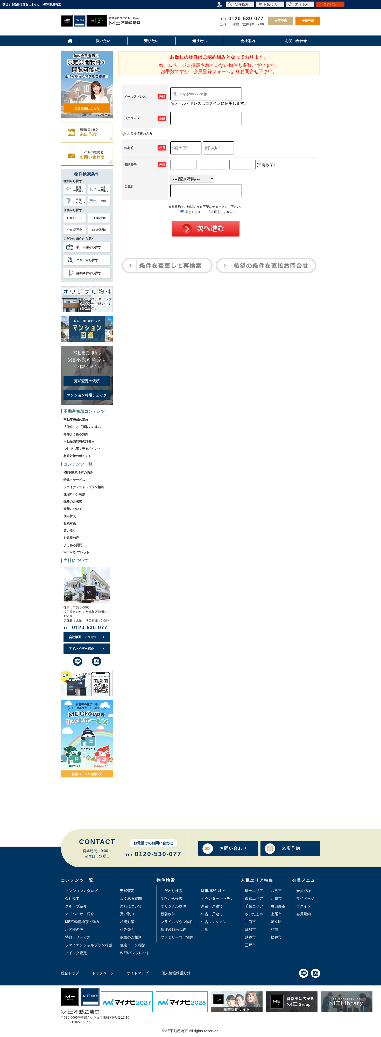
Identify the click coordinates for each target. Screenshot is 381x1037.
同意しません (223, 212)
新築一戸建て (212, 906)
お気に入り (272, 4)
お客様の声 (71, 538)
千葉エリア (254, 906)
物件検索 (242, 4)
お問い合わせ (234, 848)
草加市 (250, 929)
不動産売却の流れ (76, 419)
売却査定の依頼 (87, 381)
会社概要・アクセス (83, 637)
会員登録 (308, 21)
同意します (193, 212)
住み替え (70, 516)
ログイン (303, 906)
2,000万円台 (74, 218)
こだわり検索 (171, 891)
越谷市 (250, 937)
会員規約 (303, 914)
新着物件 (168, 914)
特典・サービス (74, 480)
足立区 (276, 922)
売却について (73, 509)
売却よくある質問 (76, 434)
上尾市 (276, 914)
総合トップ (70, 973)
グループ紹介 (76, 906)
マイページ (305, 898)
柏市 (274, 929)
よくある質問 (73, 545)
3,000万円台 (99, 218)
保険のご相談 (73, 501)
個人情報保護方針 (175, 973)
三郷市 (250, 945)
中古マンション (214, 922)
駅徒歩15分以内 (174, 929)
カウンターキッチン (217, 898)
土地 (204, 929)
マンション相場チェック (87, 395)
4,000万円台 (74, 229)
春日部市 (278, 906)
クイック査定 (76, 953)
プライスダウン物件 (177, 922)
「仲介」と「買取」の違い (82, 427)
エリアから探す (87, 260)
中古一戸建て (212, 914)
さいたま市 (254, 914)
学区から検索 (171, 898)
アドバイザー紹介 (81, 648)
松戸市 (276, 937)
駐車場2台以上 (213, 891)
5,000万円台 (99, 229)
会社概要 (72, 898)
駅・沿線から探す (88, 247)
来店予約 (280, 21)
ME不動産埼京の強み (78, 472)
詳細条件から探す (88, 273)
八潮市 (276, 891)
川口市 (250, 922)
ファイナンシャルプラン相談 (84, 487)
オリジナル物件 (173, 906)
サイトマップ (138, 973)
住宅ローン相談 (74, 494)
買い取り (70, 530)
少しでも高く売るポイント (82, 448)
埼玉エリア (254, 891)
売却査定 (127, 891)
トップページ (103, 973)
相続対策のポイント (77, 456)
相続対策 (70, 523)
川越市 (276, 898)
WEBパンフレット (76, 552)
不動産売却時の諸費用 (79, 441)
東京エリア (254, 898)
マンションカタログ (81, 891)
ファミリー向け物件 (177, 937)
